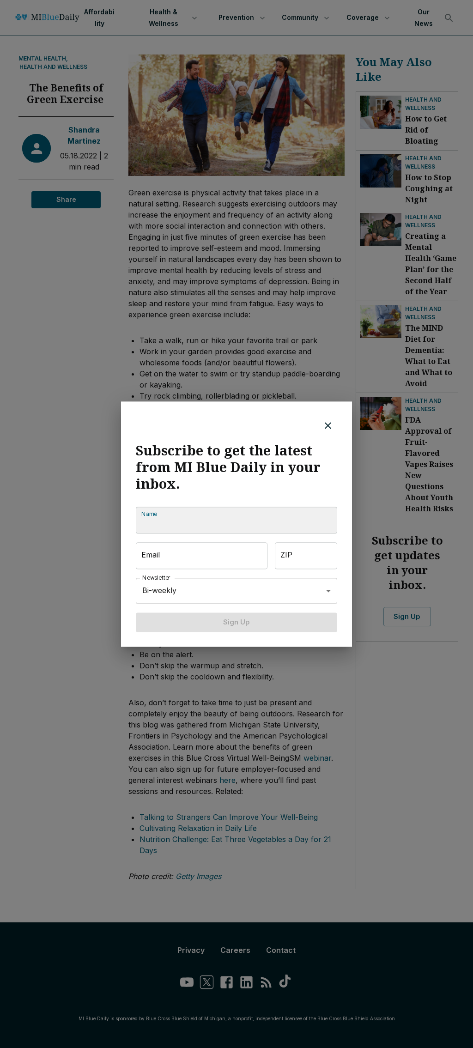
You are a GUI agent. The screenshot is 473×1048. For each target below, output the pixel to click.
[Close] (328, 425)
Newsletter (156, 577)
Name (149, 513)
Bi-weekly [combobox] (159, 590)
